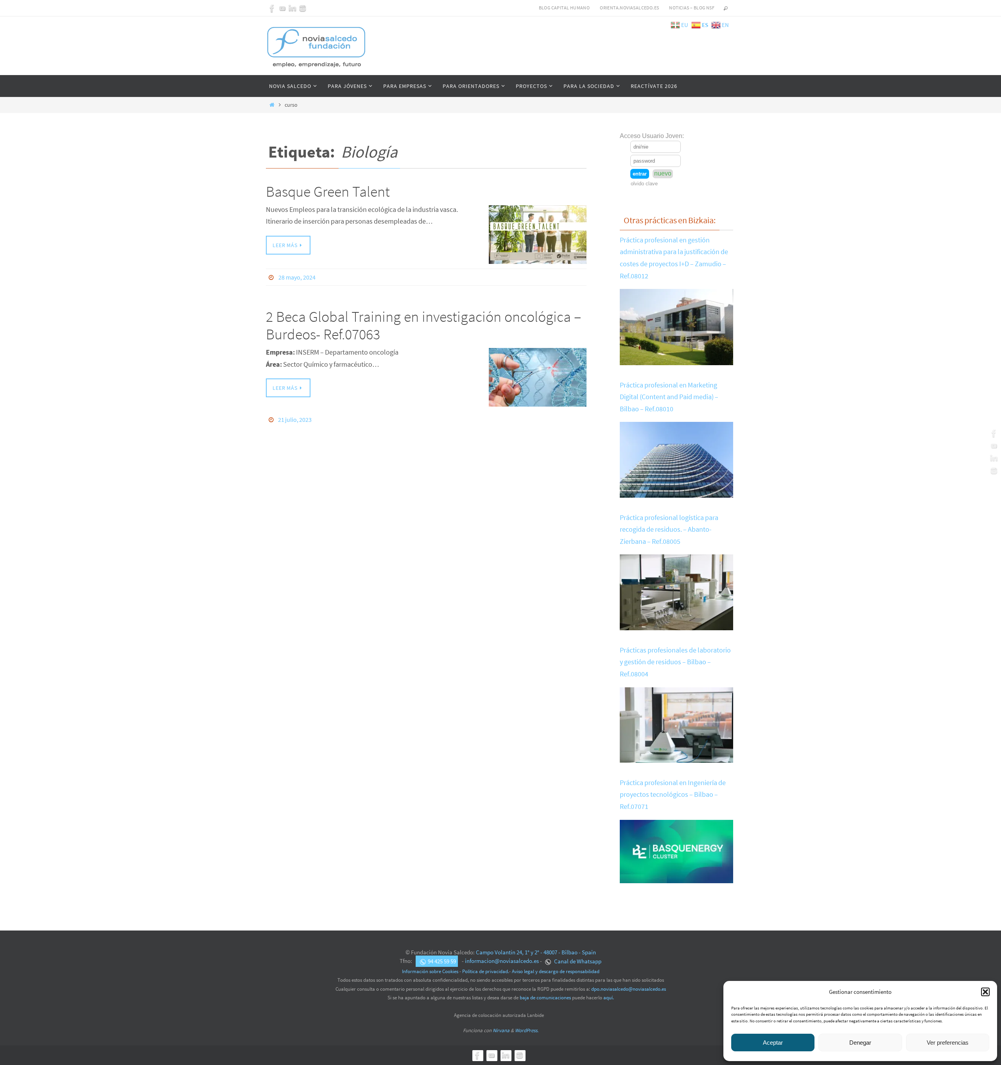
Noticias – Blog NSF (691, 8)
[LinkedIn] (292, 8)
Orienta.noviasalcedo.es (629, 8)
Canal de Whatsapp (577, 961)
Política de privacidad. (485, 971)
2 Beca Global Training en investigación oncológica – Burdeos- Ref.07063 (423, 325)
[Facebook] (272, 8)
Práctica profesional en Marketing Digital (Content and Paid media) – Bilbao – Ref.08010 (669, 396)
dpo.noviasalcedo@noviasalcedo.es (628, 989)
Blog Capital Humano (564, 8)
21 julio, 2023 (295, 419)
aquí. (608, 997)
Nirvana (501, 1030)
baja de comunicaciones (545, 997)
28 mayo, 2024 (297, 277)
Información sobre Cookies (430, 971)
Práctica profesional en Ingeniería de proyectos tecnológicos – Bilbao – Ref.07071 (673, 794)
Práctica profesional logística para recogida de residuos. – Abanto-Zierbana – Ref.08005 (669, 529)
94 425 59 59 (442, 961)
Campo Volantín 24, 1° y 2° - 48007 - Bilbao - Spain (536, 952)
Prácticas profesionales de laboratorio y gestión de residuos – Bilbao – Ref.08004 (675, 661)
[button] (985, 992)
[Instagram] (302, 8)
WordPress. (526, 1030)
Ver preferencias (948, 1042)
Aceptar (773, 1042)
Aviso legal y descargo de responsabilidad (555, 971)
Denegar (860, 1042)
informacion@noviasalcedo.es (502, 961)
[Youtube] (282, 8)
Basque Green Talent (328, 191)
